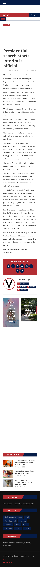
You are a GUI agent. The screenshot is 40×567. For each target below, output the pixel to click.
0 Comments (31, 71)
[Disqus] (20, 364)
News (6, 25)
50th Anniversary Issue (13, 517)
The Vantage (9, 71)
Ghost (5, 559)
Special (18, 529)
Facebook (23, 290)
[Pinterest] (18, 271)
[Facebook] (8, 266)
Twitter (33, 286)
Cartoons (8, 525)
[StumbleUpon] (22, 271)
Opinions (8, 529)
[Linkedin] (31, 266)
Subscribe (8, 562)
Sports (27, 529)
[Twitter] (13, 266)
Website (23, 286)
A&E (27, 517)
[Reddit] (27, 266)
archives (23, 521)
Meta (17, 525)
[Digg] (22, 266)
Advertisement (10, 521)
